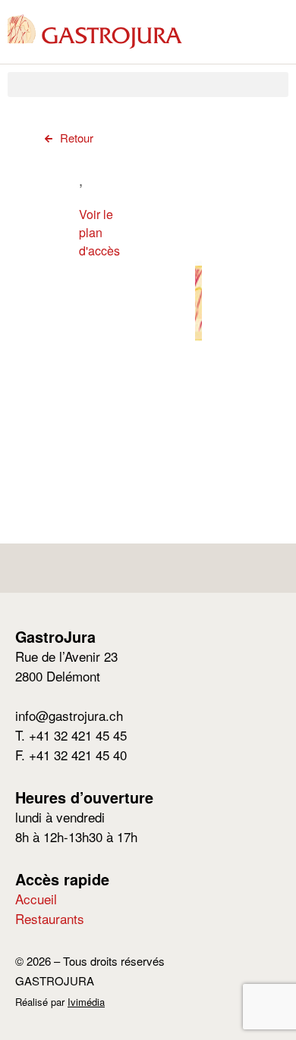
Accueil (36, 898)
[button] (148, 84)
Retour (76, 138)
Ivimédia (86, 1002)
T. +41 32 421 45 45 (71, 734)
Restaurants (49, 918)
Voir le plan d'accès (99, 232)
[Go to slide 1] (198, 423)
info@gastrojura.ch (69, 715)
